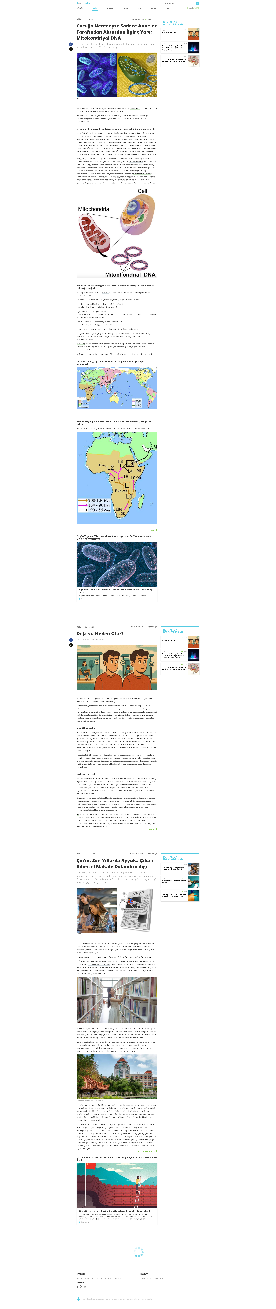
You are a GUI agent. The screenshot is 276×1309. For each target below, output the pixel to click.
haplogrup (81, 344)
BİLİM (95, 8)
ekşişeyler (86, 3)
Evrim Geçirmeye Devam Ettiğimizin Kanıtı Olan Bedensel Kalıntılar (174, 895)
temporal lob (114, 715)
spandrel (80, 758)
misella (152, 530)
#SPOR (87, 1278)
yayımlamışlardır (136, 161)
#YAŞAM (111, 1278)
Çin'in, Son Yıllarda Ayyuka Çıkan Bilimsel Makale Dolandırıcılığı (173, 868)
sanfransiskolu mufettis (146, 1151)
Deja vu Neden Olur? (169, 32)
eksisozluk (193, 8)
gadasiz (152, 829)
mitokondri (135, 108)
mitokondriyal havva (142, 173)
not (78, 814)
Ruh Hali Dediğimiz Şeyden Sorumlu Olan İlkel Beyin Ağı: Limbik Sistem (174, 60)
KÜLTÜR (80, 8)
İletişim (162, 1278)
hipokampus (138, 715)
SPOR (140, 8)
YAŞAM (125, 8)
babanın (105, 292)
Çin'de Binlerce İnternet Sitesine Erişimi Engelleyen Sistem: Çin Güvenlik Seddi (114, 1211)
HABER (153, 8)
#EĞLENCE (96, 1278)
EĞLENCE (110, 8)
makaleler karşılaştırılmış (99, 964)
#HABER (118, 1278)
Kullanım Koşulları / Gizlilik (149, 1278)
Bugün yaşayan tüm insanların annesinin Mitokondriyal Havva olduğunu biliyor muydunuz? (113, 596)
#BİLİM (103, 1278)
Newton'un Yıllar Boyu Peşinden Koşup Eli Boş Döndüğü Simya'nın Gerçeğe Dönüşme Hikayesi (173, 48)
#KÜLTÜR (80, 1278)
